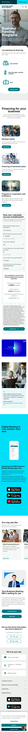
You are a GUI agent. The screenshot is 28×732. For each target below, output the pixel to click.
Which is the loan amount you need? (12, 234)
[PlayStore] (14, 495)
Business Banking (6, 2)
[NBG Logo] (7, 7)
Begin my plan (14, 89)
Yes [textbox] (4, 244)
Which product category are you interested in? (11, 226)
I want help (12, 616)
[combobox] (14, 230)
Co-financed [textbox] (7, 230)
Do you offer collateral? (9, 241)
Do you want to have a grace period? (12, 257)
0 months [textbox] (6, 260)
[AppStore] (14, 489)
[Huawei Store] (14, 501)
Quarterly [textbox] (6, 268)
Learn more (6, 147)
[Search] (23, 7)
